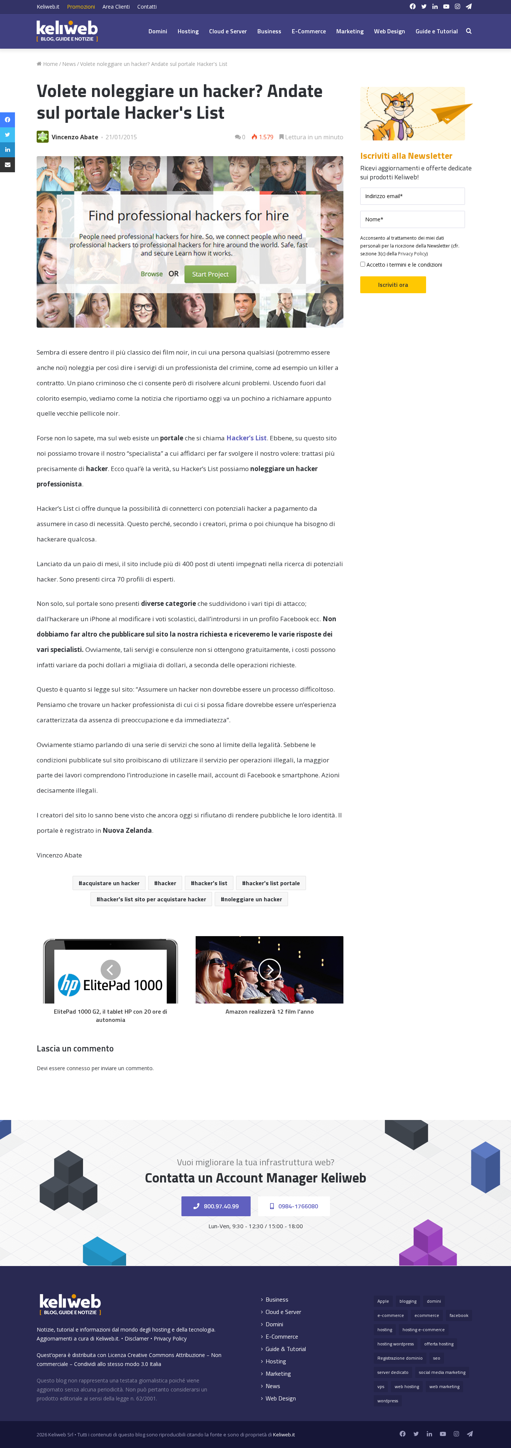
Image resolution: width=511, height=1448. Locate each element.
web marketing (444, 1386)
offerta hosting (438, 1343)
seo (436, 1358)
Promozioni (81, 6)
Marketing (350, 31)
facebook (459, 1315)
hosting (384, 1329)
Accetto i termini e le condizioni (403, 264)
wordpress (387, 1400)
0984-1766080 (297, 1206)
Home (50, 63)
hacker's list (211, 882)
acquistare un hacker (111, 882)
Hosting (188, 31)
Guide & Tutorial (286, 1349)
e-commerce (390, 1315)
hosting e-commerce (424, 1329)
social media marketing (442, 1372)
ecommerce (426, 1315)
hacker (167, 882)
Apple (383, 1301)
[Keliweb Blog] (67, 31)
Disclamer (137, 1338)
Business (269, 31)
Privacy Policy (412, 254)
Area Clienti (116, 6)
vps (380, 1386)
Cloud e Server (228, 31)
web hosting (407, 1386)
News (69, 63)
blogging (408, 1301)
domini (434, 1301)
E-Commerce (309, 31)
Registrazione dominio (400, 1358)
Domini (158, 31)
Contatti (147, 6)
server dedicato (393, 1372)
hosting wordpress (395, 1343)
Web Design (389, 31)
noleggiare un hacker (253, 899)
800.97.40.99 (220, 1206)
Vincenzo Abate (75, 137)
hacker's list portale (273, 882)
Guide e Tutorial (437, 31)
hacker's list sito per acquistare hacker (153, 899)
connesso (78, 1068)
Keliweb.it (48, 6)
